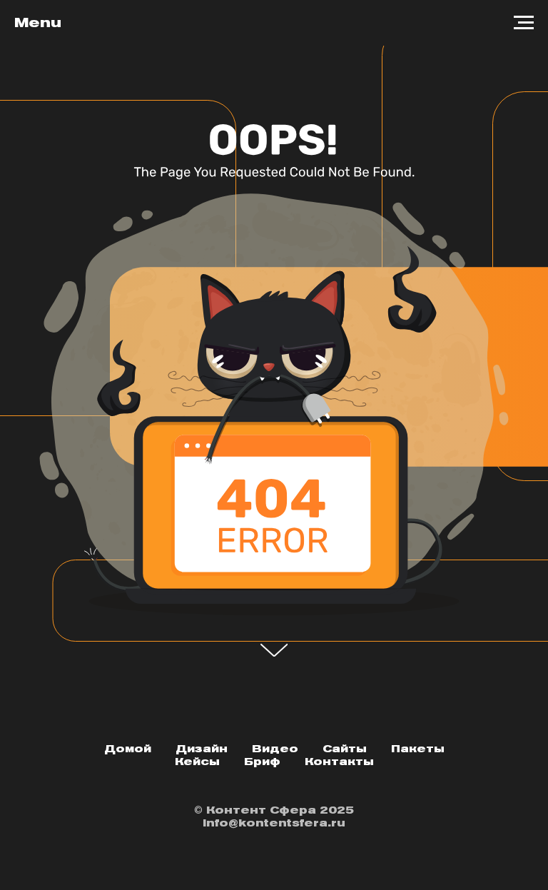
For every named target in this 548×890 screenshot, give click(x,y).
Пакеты (418, 748)
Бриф (262, 761)
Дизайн (202, 748)
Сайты (345, 748)
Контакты (339, 761)
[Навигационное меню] (524, 23)
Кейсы (197, 761)
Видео (275, 748)
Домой (127, 748)
